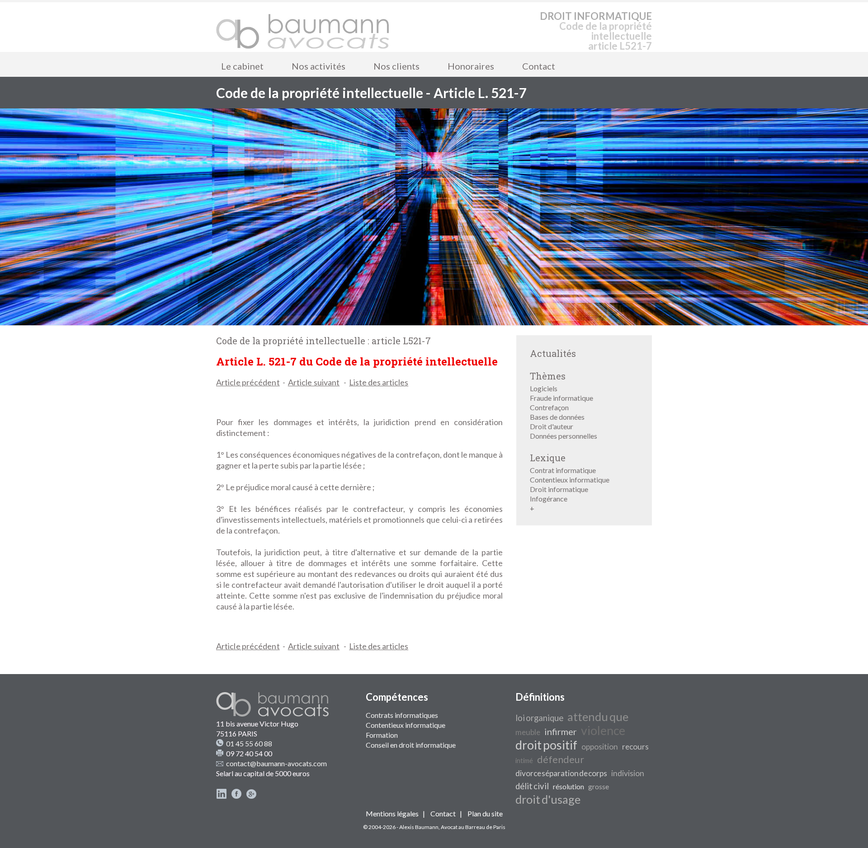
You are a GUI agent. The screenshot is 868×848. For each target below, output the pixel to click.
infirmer (560, 731)
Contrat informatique (563, 470)
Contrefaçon (549, 407)
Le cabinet (242, 66)
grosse (598, 786)
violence (603, 730)
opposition (599, 746)
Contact (538, 66)
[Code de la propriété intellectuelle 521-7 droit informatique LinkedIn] (221, 796)
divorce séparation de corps (561, 773)
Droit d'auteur (551, 426)
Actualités (553, 353)
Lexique (548, 458)
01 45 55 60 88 (249, 743)
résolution (568, 786)
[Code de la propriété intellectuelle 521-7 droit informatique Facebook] (236, 796)
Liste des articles (378, 382)
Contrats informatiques (402, 715)
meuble (527, 732)
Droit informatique (559, 489)
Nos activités (318, 66)
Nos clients (396, 66)
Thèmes (548, 376)
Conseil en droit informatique (411, 744)
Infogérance (548, 498)
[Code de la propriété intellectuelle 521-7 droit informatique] (303, 27)
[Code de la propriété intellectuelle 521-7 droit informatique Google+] (251, 796)
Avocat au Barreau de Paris (473, 827)
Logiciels (543, 388)
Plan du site (485, 813)
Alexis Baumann (419, 827)
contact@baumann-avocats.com (276, 763)
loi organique (539, 718)
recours (635, 746)
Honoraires (471, 66)
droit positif (546, 745)
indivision (627, 773)
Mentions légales (392, 813)
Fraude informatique (561, 398)
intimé (524, 760)
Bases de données (557, 416)
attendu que (597, 716)
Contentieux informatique (569, 479)
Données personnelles (563, 435)
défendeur (560, 759)
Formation (382, 735)
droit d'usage (547, 799)
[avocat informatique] (434, 322)
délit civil (532, 786)
